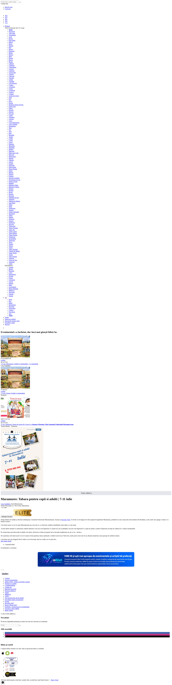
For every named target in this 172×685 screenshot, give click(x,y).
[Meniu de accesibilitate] (3, 682)
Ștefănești (12, 223)
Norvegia (12, 292)
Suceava (11, 224)
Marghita (11, 147)
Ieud (10, 131)
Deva (10, 101)
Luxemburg (12, 287)
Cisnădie (11, 81)
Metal (10, 303)
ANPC (7, 596)
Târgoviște (12, 226)
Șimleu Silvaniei (14, 212)
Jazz (10, 314)
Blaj (10, 47)
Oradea (11, 164)
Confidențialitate (10, 585)
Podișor (11, 176)
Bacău (11, 39)
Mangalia (12, 146)
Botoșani (11, 51)
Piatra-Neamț (13, 169)
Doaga (11, 103)
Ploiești (11, 174)
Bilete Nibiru (9, 610)
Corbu (11, 89)
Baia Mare (12, 40)
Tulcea (11, 246)
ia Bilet (3, 360)
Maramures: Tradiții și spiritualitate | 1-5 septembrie (19, 364)
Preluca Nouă (13, 181)
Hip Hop (11, 306)
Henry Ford (54, 680)
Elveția (11, 276)
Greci (10, 121)
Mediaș (11, 149)
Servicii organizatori (11, 580)
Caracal (11, 69)
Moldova (11, 290)
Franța (11, 278)
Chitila (11, 80)
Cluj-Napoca (13, 83)
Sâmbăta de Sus (14, 197)
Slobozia (11, 219)
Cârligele (11, 71)
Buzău (11, 62)
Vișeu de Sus (13, 260)
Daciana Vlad (65, 520)
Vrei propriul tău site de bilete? (14, 598)
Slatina (11, 217)
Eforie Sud (12, 106)
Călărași (11, 64)
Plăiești (11, 172)
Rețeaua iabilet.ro (10, 591)
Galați (11, 115)
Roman (11, 194)
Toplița (11, 244)
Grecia (11, 281)
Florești (11, 110)
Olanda (11, 294)
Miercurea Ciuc (14, 153)
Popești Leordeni (14, 178)
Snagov (11, 221)
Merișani (11, 151)
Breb (10, 56)
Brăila (11, 53)
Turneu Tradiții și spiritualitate (13, 393)
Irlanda (11, 283)
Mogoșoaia (12, 156)
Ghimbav (12, 117)
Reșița (11, 192)
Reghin (11, 190)
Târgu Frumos (13, 228)
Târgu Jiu (12, 230)
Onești (11, 162)
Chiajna (11, 74)
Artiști (7, 592)
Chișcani (11, 76)
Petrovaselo (12, 167)
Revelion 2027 (9, 603)
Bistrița (11, 46)
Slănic (11, 215)
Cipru (10, 273)
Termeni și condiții (10, 583)
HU (6, 21)
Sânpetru (11, 199)
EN (6, 17)
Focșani (11, 114)
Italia (10, 285)
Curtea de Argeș (14, 96)
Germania (12, 280)
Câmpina (11, 65)
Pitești (11, 171)
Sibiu (10, 206)
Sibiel (10, 205)
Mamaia (11, 144)
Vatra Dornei (13, 256)
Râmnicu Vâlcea (14, 187)
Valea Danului (13, 249)
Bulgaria (11, 271)
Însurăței (11, 135)
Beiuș (10, 44)
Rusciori (11, 196)
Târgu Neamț (13, 235)
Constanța (12, 87)
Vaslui (11, 255)
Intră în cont (8, 7)
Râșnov (11, 189)
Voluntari (12, 262)
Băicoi (11, 42)
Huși (10, 128)
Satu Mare (12, 203)
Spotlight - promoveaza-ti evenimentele (17, 607)
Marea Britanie (13, 289)
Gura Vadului (13, 124)
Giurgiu (11, 119)
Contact (7, 578)
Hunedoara (12, 126)
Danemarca (12, 274)
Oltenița (11, 160)
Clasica (11, 310)
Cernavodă (12, 72)
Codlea (11, 85)
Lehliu (11, 139)
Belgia (11, 269)
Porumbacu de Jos (14, 180)
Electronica (12, 305)
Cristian (11, 94)
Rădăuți (11, 183)
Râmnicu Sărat (13, 185)
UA (6, 23)
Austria (11, 267)
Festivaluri (12, 308)
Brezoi (11, 58)
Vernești (11, 258)
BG (6, 19)
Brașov (11, 55)
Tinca (10, 242)
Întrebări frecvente (10, 589)
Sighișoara (12, 208)
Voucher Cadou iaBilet (12, 608)
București (12, 31)
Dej (10, 99)
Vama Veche (13, 253)
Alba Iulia (12, 33)
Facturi (7, 601)
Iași (10, 130)
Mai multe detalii (6, 541)
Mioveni (11, 155)
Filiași (11, 108)
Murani (11, 158)
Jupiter (11, 137)
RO (6, 15)
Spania (11, 296)
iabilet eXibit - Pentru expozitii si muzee (17, 582)
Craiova (11, 92)
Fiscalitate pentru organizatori (14, 600)
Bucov (11, 60)
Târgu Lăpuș (13, 231)
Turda (10, 248)
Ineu (10, 133)
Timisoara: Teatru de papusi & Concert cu (37, 424)
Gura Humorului (14, 122)
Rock (10, 299)
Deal (10, 97)
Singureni (12, 214)
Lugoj (11, 142)
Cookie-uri (8, 587)
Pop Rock (12, 312)
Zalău (10, 264)
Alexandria (12, 35)
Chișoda (11, 78)
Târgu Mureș (13, 233)
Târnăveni (12, 237)
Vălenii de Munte (14, 251)
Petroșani (12, 165)
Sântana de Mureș (14, 201)
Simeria (11, 210)
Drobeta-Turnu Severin (16, 105)
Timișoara (12, 240)
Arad (10, 37)
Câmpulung (12, 67)
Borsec (11, 49)
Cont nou (8, 9)
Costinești (12, 90)
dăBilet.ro (8, 594)
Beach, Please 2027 (11, 605)
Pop (10, 301)
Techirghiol (12, 239)
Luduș (11, 140)
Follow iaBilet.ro (86, 493)
